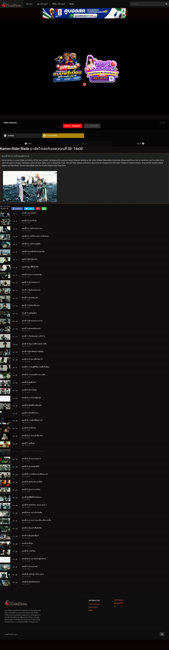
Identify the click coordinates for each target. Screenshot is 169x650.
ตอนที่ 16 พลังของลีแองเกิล (31, 328)
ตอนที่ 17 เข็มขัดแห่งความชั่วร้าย (33, 336)
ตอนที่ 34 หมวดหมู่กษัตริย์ (30, 466)
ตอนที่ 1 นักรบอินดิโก (29, 213)
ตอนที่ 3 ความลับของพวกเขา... (32, 228)
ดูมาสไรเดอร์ (42, 4)
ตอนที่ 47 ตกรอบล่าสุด (29, 566)
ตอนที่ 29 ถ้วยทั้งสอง (29, 428)
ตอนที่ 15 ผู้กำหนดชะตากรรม (32, 321)
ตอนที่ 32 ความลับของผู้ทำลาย (32, 451)
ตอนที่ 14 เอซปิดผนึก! (29, 313)
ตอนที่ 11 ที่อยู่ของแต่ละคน (31, 290)
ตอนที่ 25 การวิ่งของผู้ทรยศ (31, 398)
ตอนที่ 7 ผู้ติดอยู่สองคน (29, 259)
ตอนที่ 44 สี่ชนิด (27, 543)
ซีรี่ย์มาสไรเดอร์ (58, 4)
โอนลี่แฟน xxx (118, 600)
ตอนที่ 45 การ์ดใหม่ (28, 551)
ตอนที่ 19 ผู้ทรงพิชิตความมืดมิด (32, 351)
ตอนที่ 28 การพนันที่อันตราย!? (32, 420)
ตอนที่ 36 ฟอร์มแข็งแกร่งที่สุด (32, 482)
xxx (115, 606)
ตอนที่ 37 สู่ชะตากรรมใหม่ (31, 489)
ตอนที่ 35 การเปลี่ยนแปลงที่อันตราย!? (35, 474)
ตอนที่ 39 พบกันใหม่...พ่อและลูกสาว (34, 505)
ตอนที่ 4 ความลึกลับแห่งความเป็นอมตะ (35, 236)
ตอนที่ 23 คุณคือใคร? (29, 382)
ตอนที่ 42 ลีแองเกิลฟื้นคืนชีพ (32, 528)
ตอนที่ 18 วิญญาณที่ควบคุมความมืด (34, 344)
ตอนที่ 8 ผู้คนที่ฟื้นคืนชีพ (30, 267)
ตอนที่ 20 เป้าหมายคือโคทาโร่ (32, 359)
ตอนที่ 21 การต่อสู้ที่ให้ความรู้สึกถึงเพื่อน (35, 367)
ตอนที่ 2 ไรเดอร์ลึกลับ (29, 221)
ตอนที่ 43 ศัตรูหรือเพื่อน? (30, 536)
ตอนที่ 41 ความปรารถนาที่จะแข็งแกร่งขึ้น (36, 520)
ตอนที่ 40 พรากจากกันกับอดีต (32, 513)
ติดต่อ (72, 4)
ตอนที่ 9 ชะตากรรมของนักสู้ (31, 274)
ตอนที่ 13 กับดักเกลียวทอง (31, 305)
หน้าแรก (29, 4)
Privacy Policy (93, 607)
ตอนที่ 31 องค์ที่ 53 (28, 443)
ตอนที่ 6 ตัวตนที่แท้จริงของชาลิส (33, 251)
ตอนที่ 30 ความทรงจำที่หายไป (32, 436)
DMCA (91, 610)
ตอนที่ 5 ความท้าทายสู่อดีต (31, 244)
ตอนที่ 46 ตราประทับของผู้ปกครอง (34, 559)
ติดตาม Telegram (73, 126)
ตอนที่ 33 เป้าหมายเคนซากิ (31, 459)
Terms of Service (94, 604)
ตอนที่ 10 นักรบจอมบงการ (31, 282)
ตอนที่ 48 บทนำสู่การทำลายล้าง (33, 574)
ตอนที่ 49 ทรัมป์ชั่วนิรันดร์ (31, 582)
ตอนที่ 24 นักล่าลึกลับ (29, 390)
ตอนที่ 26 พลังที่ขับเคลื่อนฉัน (32, 405)
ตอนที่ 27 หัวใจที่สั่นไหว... (31, 413)
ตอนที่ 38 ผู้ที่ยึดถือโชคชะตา (31, 497)
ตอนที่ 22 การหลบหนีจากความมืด (33, 374)
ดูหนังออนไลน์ (118, 603)
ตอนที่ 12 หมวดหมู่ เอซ (30, 298)
